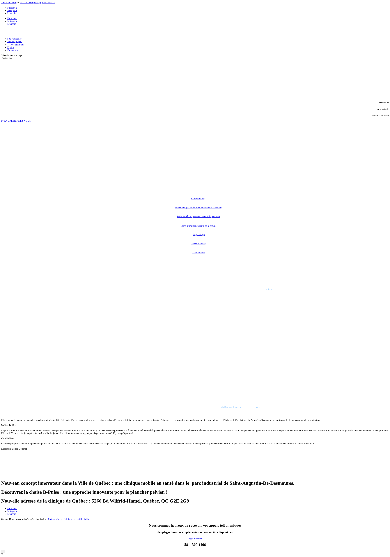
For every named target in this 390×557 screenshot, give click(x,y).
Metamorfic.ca (55, 519)
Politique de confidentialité (76, 519)
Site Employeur (14, 41)
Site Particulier (14, 38)
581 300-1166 (27, 2)
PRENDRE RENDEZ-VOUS (16, 120)
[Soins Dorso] (195, 268)
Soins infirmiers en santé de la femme (198, 226)
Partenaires (12, 50)
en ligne (268, 289)
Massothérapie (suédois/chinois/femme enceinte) (198, 207)
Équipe (10, 47)
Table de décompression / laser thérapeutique (198, 216)
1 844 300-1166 (8, 2)
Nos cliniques (17, 44)
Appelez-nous (195, 538)
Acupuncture (198, 252)
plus (257, 407)
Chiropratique (197, 198)
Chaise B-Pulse (198, 243)
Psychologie (199, 234)
